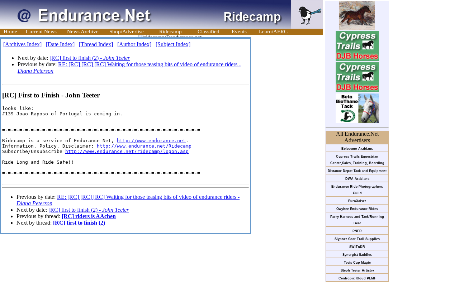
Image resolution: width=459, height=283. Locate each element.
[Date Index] (60, 44)
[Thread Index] (96, 44)
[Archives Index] (22, 44)
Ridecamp (170, 31)
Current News (41, 31)
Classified (208, 31)
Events (239, 31)
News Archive (83, 31)
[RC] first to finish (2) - (89, 58)
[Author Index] (134, 44)
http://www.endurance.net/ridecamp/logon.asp (127, 151)
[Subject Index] (173, 44)
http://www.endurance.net (151, 140)
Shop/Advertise (126, 31)
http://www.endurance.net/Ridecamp (144, 146)
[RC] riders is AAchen (89, 216)
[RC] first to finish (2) (79, 223)
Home (10, 31)
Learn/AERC (273, 31)
